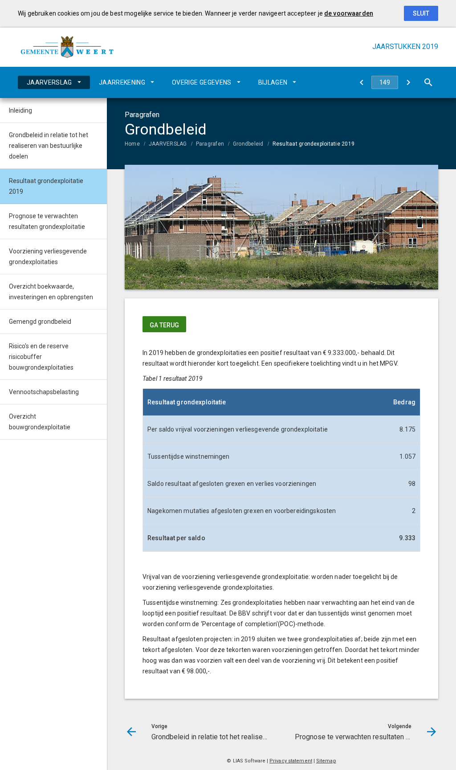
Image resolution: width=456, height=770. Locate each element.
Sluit (421, 13)
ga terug (164, 325)
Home (132, 144)
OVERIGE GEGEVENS (202, 82)
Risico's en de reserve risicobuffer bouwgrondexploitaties (41, 356)
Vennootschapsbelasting (44, 391)
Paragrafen (210, 144)
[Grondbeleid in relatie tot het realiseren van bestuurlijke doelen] (361, 82)
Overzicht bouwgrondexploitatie (39, 422)
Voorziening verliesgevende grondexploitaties (48, 256)
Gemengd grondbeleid (40, 321)
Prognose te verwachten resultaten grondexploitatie (47, 221)
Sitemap (326, 761)
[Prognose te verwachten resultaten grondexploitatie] (408, 82)
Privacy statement (290, 761)
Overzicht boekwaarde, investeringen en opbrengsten (51, 292)
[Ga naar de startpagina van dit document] (67, 47)
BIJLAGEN (273, 82)
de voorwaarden (348, 13)
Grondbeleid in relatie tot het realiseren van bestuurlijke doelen (48, 145)
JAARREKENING (122, 82)
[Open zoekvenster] (428, 82)
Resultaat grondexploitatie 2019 (313, 144)
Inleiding (20, 110)
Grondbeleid (248, 144)
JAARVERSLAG (49, 82)
